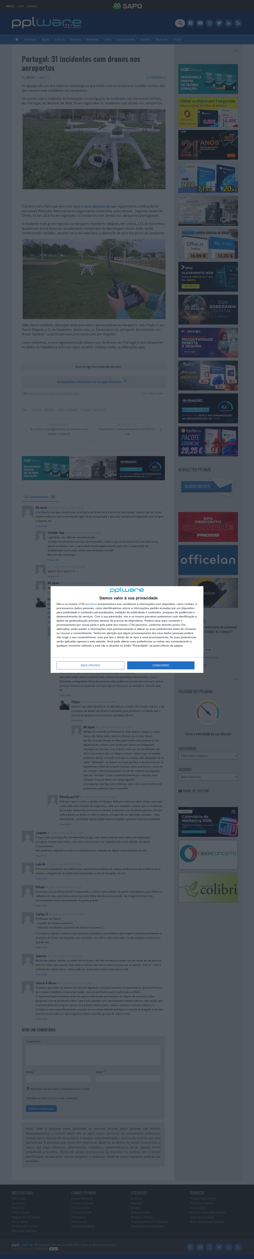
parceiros (91, 604)
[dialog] (127, 629)
